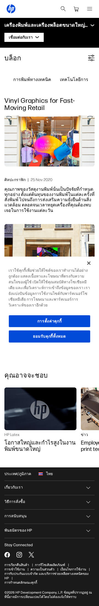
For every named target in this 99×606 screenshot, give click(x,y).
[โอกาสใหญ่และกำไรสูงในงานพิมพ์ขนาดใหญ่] (40, 408)
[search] (63, 8)
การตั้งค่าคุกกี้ (49, 321)
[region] (49, 302)
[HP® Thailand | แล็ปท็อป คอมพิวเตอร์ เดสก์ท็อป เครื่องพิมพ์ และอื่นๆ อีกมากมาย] (11, 8)
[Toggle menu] (92, 25)
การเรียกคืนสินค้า (16, 565)
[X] (31, 554)
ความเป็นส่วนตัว (42, 569)
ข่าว (84, 434)
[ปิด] (89, 263)
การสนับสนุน (15, 516)
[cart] (76, 8)
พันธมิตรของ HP (18, 530)
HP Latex (12, 434)
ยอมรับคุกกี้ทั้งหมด (49, 336)
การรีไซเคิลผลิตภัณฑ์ (50, 565)
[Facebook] (7, 554)
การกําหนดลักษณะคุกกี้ (20, 583)
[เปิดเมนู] (89, 8)
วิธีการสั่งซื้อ (14, 501)
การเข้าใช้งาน (14, 569)
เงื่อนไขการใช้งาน (73, 569)
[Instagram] (19, 554)
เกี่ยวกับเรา (13, 487)
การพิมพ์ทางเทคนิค (32, 79)
